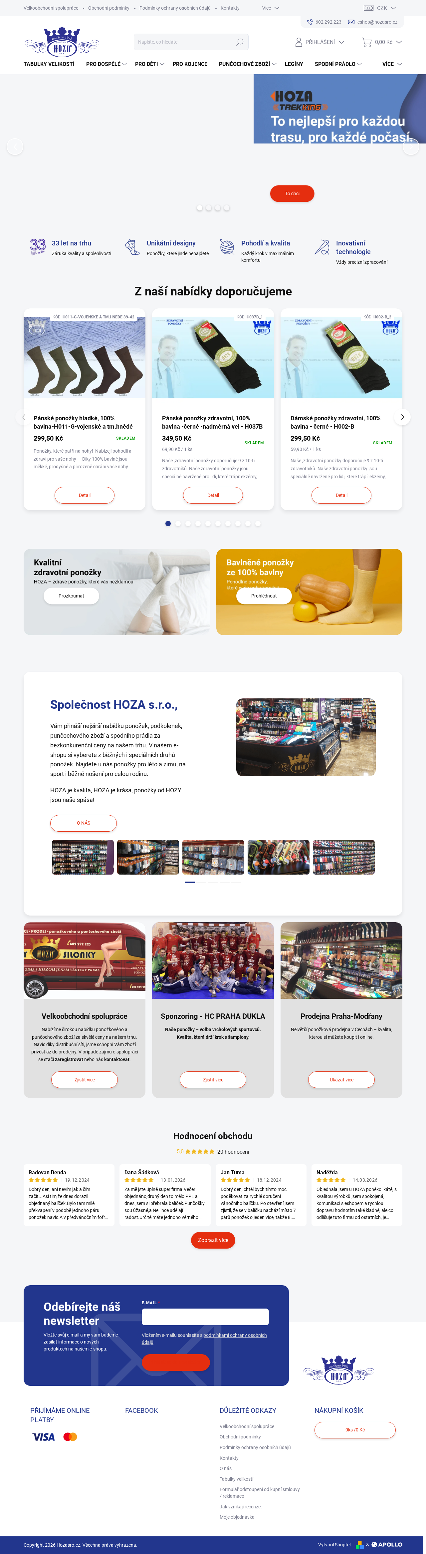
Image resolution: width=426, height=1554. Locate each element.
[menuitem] (52, 64)
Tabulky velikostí (236, 1479)
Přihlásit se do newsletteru (176, 1362)
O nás (226, 1468)
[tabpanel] (82, 857)
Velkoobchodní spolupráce (51, 8)
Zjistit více (85, 1079)
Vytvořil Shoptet (334, 1544)
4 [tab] (225, 882)
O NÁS (83, 823)
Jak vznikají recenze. (241, 1506)
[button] (17, 146)
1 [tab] (190, 882)
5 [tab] (236, 882)
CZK (382, 8)
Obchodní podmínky (108, 8)
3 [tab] (213, 882)
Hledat (240, 42)
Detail (85, 495)
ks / (355, 1429)
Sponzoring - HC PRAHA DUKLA (213, 1016)
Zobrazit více (213, 1240)
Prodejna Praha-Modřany (341, 1016)
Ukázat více (341, 1079)
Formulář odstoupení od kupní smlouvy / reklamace (260, 1493)
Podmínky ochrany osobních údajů (175, 8)
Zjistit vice (213, 1079)
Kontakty (230, 8)
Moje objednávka (237, 1517)
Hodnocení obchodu (213, 1136)
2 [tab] (201, 882)
